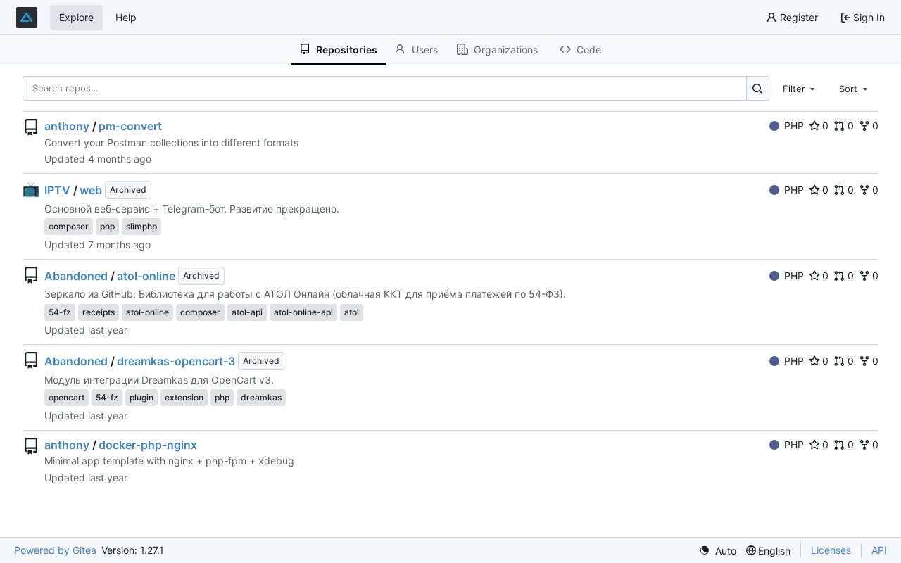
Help (126, 17)
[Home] (26, 17)
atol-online (146, 276)
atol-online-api (303, 312)
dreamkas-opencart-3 (176, 361)
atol (351, 312)
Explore (76, 17)
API (879, 550)
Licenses (831, 550)
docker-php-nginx (148, 445)
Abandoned (76, 276)
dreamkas (261, 397)
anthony (66, 126)
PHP (794, 126)
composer (69, 226)
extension (184, 397)
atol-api (247, 312)
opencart (66, 397)
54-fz (60, 312)
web (91, 190)
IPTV (57, 190)
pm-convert (130, 126)
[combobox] (800, 88)
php (107, 226)
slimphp (141, 226)
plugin (141, 397)
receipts (98, 312)
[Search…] (757, 88)
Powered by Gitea (55, 550)
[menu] (717, 551)
